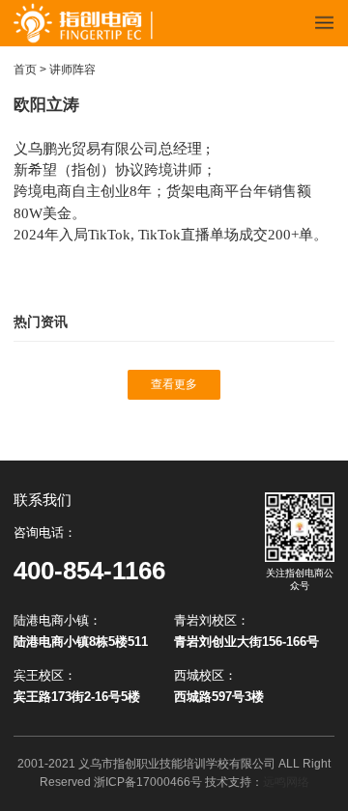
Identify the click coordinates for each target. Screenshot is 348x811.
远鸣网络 (286, 782)
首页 (25, 69)
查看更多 (174, 384)
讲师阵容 (72, 69)
